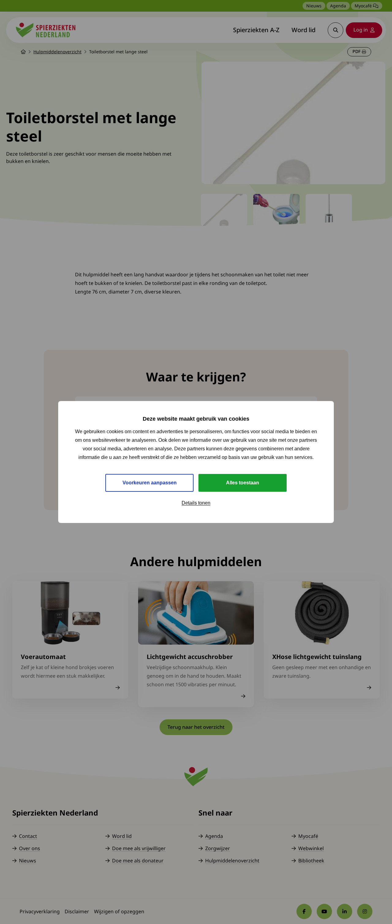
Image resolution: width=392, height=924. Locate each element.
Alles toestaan (242, 482)
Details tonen (196, 503)
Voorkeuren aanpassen (150, 482)
